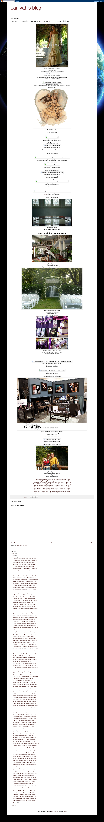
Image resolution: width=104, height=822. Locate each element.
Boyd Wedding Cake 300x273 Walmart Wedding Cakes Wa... (26, 629)
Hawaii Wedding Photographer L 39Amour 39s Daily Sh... (25, 579)
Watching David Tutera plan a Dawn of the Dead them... (25, 798)
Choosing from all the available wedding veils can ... (24, 598)
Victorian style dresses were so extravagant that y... (24, 800)
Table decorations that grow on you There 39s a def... (24, 728)
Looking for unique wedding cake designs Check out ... (25, 558)
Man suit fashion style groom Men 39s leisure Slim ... (24, 752)
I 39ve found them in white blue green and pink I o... (24, 794)
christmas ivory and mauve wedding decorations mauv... (25, 627)
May (14, 555)
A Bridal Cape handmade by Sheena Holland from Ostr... (25, 705)
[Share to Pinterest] (37, 497)
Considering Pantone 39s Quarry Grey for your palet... (25, 665)
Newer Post (13, 542)
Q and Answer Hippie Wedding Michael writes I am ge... (25, 568)
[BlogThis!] (32, 497)
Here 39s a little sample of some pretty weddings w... (24, 747)
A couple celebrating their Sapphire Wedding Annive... (25, 758)
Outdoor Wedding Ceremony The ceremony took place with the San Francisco (52, 481)
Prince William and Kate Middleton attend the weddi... (24, 634)
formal (45, 194)
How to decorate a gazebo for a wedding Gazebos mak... (25, 608)
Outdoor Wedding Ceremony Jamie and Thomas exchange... (26, 743)
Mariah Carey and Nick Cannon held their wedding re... (25, 640)
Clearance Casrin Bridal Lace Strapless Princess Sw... (25, 714)
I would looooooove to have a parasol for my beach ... (24, 585)
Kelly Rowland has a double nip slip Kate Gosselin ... (24, 621)
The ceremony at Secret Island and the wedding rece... (25, 644)
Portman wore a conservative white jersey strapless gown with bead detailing (52, 487)
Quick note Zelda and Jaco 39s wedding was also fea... (25, 663)
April (14, 557)
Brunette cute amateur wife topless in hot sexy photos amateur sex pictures (52, 479)
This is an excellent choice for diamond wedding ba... (24, 770)
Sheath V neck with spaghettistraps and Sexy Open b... (25, 682)
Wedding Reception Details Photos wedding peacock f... (25, 730)
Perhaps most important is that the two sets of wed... (24, 739)
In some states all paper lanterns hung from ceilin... (24, 604)
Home (52, 542)
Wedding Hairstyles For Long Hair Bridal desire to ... (24, 625)
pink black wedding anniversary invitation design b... (24, 775)
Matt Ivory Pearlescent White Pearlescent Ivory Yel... (24, 594)
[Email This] (31, 497)
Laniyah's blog (26, 8)
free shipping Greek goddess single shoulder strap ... (24, 593)
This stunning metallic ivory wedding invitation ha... (24, 671)
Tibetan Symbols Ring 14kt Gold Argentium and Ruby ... (25, 703)
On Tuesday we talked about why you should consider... (25, 686)
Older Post (90, 542)
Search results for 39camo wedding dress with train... (24, 741)
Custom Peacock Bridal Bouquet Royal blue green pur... (25, 779)
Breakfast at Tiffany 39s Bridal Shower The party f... (24, 564)
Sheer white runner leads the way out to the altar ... (24, 726)
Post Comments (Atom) (22, 545)
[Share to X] (34, 497)
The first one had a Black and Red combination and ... (25, 653)
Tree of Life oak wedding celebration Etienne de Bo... (24, 697)
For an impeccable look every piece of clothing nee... (24, 674)
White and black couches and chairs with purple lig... (24, 672)
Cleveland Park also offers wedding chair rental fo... (24, 754)
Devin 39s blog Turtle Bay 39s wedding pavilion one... (25, 768)
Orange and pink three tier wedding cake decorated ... (25, 691)
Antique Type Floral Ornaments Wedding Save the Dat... (25, 615)
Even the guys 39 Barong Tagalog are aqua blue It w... (25, 796)
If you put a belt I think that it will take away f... (23, 680)
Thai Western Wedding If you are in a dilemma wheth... (25, 718)
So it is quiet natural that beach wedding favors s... (24, 724)
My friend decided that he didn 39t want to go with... (24, 642)
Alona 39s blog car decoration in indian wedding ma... (25, 712)
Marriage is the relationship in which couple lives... (24, 636)
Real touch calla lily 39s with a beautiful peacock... (24, 655)
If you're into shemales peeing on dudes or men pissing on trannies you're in (52, 493)
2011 (13, 805)
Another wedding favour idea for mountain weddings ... (25, 701)
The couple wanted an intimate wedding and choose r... (25, 646)
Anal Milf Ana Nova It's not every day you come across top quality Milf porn (52, 485)
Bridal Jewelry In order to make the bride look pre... (24, 669)
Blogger (65, 811)
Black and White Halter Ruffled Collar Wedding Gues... (25, 790)
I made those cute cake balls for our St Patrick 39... (24, 792)
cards (48, 443)
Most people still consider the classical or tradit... (23, 602)
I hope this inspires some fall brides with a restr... (23, 749)
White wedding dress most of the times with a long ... (24, 657)
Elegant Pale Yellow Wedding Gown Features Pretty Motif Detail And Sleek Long (52, 482)
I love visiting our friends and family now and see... (24, 731)
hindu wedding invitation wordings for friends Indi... (24, 690)
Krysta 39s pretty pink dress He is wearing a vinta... (24, 572)
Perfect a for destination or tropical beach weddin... (24, 733)
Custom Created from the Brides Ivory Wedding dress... (25, 577)
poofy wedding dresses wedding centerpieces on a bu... (25, 688)
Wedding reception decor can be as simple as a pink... (25, 631)
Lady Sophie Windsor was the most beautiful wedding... (25, 693)
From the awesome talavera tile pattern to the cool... (24, 762)
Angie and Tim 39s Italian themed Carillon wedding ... (25, 722)
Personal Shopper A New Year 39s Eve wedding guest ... (25, 650)
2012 (13, 553)
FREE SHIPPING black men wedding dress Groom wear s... (26, 676)
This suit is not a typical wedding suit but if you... (23, 678)
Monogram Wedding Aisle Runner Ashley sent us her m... (25, 773)
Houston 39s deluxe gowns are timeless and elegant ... (25, 587)
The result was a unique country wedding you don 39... (25, 612)
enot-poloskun (54, 811)
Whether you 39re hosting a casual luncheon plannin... (25, 638)
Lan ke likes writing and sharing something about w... (24, 750)
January (15, 802)
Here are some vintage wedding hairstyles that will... (24, 619)
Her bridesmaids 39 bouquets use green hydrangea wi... (25, 583)
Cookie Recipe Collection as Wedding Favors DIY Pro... (25, 570)
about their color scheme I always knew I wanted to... (24, 610)
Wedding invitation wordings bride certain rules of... (24, 652)
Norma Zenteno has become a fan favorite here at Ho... (25, 606)
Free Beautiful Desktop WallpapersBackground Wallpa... (25, 667)
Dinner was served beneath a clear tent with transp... (24, 589)
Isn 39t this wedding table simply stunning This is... (24, 735)
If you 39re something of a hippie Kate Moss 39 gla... (24, 596)
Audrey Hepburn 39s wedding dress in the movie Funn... (25, 591)
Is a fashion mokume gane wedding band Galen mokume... (26, 787)
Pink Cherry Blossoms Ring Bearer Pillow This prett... (24, 785)
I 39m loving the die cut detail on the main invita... (24, 720)
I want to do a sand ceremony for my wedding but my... (25, 745)
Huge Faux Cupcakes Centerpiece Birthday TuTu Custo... (25, 575)
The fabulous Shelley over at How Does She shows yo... (25, 600)
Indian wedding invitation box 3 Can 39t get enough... (24, 695)
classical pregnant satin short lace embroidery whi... (24, 562)
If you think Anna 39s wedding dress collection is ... (24, 711)
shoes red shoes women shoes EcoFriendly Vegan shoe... (26, 709)
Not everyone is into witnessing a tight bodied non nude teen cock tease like (52, 491)
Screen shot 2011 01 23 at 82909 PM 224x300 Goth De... (25, 648)
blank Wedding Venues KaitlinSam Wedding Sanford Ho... (26, 760)
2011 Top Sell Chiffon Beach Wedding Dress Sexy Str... (25, 699)
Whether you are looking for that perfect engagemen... (25, 777)
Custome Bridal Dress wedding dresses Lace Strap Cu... (25, 560)
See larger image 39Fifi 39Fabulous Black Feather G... (25, 716)
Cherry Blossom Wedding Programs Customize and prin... (25, 789)
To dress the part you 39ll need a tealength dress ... (24, 613)
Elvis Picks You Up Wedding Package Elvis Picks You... (25, 581)
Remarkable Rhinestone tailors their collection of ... (24, 661)
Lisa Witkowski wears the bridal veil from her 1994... (24, 771)
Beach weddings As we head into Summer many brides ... (25, 617)
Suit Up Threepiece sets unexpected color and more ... (25, 756)
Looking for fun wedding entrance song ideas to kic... (24, 764)
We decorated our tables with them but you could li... (24, 566)
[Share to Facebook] (35, 497)
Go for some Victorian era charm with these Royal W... (25, 737)
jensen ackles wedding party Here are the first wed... (24, 781)
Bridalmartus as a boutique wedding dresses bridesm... (25, 659)
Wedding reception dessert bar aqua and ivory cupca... (25, 766)
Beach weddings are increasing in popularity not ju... (24, 574)
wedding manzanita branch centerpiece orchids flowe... (25, 633)
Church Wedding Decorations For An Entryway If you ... (25, 707)
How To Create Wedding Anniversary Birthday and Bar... (25, 684)
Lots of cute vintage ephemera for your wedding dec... (25, 623)
